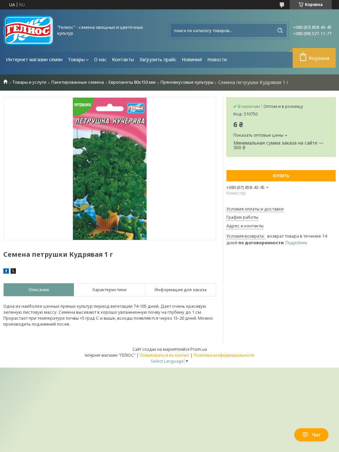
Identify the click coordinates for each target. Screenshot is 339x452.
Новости (217, 59)
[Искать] (280, 30)
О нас (100, 59)
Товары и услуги (29, 82)
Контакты (123, 59)
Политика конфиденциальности (224, 355)
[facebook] (6, 272)
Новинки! (192, 59)
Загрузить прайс (157, 59)
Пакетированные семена (77, 82)
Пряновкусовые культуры (187, 82)
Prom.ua (198, 349)
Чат (316, 434)
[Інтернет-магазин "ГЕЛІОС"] (28, 30)
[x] (13, 272)
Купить (281, 176)
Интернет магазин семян (34, 59)
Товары (76, 59)
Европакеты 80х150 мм (132, 82)
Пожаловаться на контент (164, 355)
